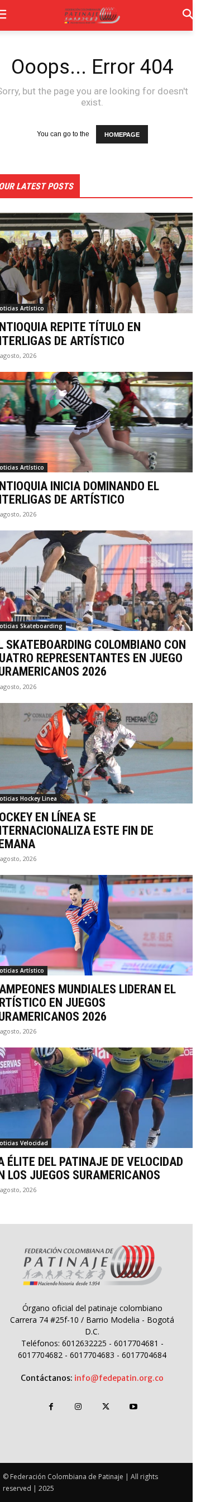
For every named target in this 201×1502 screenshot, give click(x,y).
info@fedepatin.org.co (119, 1378)
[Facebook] (51, 1407)
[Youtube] (133, 1407)
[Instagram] (78, 1407)
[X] (106, 1407)
